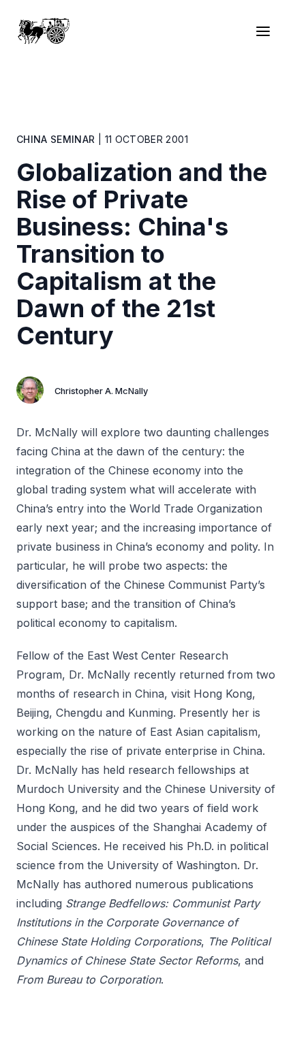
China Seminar (55, 139)
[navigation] (266, 31)
